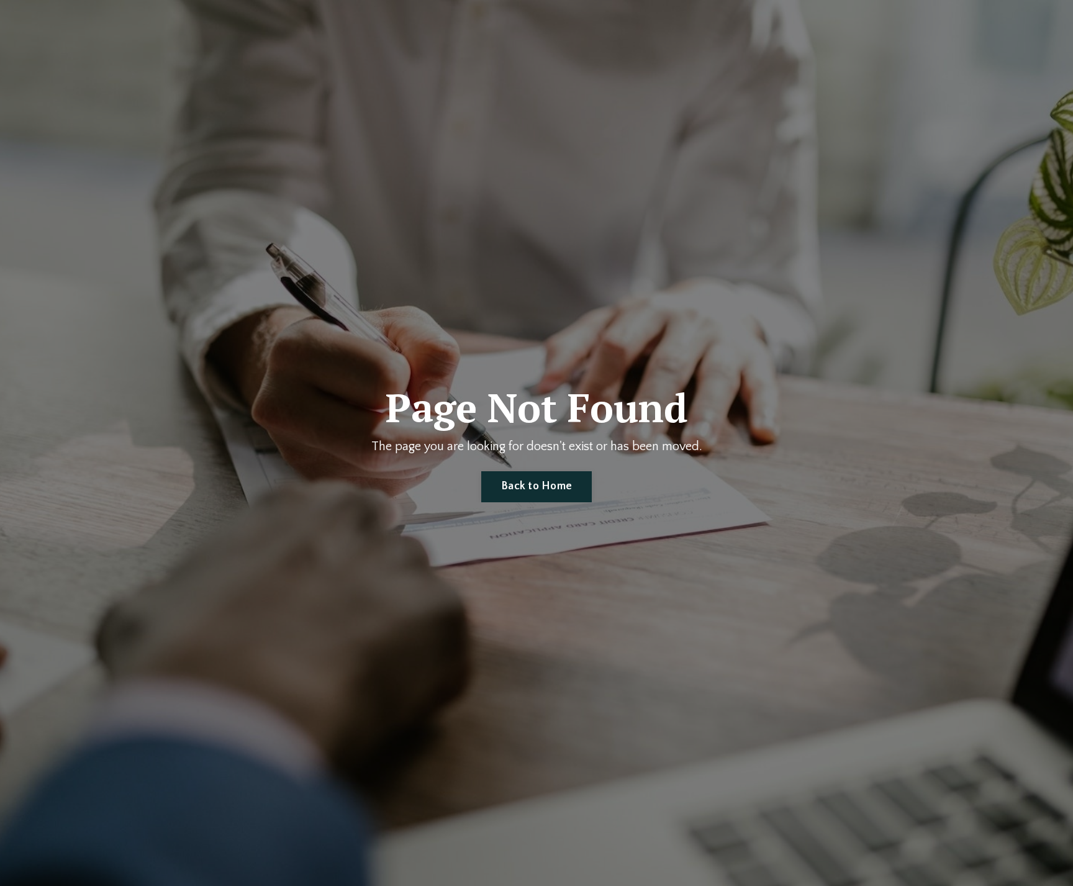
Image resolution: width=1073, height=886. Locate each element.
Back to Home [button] (536, 486)
